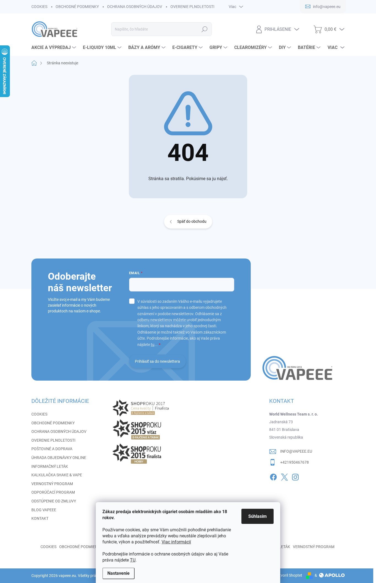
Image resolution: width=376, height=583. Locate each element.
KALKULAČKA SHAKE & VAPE (56, 475)
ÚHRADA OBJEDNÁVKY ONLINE (58, 457)
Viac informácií (176, 541)
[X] (284, 476)
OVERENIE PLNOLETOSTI (192, 6)
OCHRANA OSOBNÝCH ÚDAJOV (134, 6)
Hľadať (205, 29)
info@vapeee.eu (296, 451)
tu (152, 344)
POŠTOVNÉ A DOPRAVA (51, 449)
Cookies (48, 546)
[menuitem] (54, 47)
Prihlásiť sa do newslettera (157, 361)
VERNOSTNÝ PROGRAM (52, 484)
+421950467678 (294, 462)
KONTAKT (39, 518)
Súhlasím (257, 516)
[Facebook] (273, 476)
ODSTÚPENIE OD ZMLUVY (53, 501)
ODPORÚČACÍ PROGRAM (53, 492)
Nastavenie (118, 573)
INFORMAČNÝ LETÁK (49, 466)
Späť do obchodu (191, 221)
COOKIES (39, 6)
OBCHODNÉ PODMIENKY (77, 6)
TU (132, 560)
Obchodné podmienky (80, 546)
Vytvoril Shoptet (288, 575)
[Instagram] (295, 476)
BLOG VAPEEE (43, 510)
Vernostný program (313, 546)
